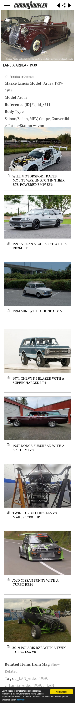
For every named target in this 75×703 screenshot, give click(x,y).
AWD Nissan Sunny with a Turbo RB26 (35, 582)
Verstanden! (61, 691)
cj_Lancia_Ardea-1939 (23, 685)
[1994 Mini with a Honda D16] (37, 284)
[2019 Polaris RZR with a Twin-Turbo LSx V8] (37, 620)
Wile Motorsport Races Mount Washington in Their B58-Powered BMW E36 (39, 180)
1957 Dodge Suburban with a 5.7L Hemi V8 (38, 447)
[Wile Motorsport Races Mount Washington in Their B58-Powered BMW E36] (37, 149)
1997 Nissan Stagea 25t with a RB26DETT (40, 245)
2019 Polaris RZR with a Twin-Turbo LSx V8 (40, 649)
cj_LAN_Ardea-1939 (31, 678)
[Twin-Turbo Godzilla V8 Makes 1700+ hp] (37, 486)
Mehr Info (21, 699)
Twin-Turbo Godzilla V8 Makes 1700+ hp (35, 514)
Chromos (28, 76)
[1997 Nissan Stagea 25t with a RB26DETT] (37, 217)
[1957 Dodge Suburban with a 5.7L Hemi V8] (37, 418)
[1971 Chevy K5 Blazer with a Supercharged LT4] (37, 351)
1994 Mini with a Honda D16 (37, 311)
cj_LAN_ (49, 685)
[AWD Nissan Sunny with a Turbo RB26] (37, 553)
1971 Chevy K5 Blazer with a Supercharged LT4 (38, 380)
